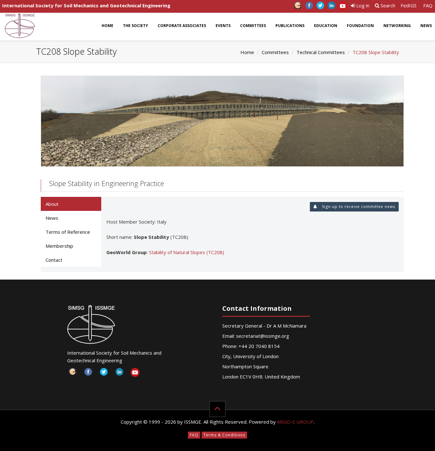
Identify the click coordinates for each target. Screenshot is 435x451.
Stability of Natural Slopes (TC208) (186, 252)
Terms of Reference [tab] (68, 232)
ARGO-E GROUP (295, 422)
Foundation (360, 25)
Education (325, 25)
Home (107, 25)
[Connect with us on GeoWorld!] (297, 7)
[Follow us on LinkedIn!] (331, 7)
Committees (253, 25)
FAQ (427, 5)
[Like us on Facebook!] (309, 7)
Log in (362, 5)
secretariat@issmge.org (262, 336)
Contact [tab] (54, 260)
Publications (289, 25)
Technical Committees (320, 52)
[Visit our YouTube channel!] (342, 7)
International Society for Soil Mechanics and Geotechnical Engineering (86, 5)
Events (223, 25)
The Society (135, 25)
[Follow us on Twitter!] (320, 7)
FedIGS (409, 5)
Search (387, 5)
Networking (397, 25)
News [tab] (52, 218)
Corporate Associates (182, 25)
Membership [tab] (59, 246)
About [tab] (52, 204)
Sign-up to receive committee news (358, 206)
